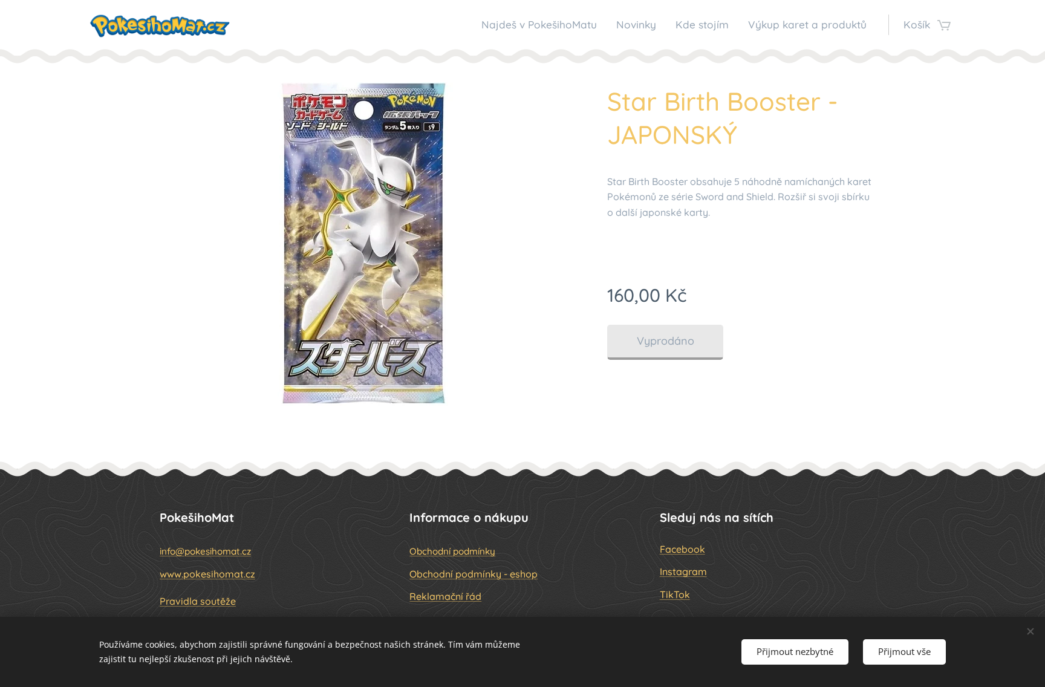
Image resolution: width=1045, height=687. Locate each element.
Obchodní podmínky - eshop (473, 574)
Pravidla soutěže (198, 601)
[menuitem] (542, 25)
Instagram (683, 571)
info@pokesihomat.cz (205, 551)
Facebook (682, 549)
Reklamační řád (445, 596)
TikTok (675, 594)
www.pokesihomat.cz (207, 574)
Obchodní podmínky (452, 551)
